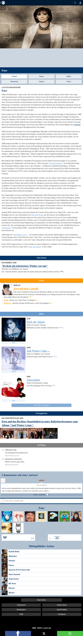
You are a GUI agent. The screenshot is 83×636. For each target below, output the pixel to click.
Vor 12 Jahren (41, 485)
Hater (49, 537)
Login (80, 2)
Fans (18, 537)
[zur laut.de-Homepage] (2, 2)
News (41, 76)
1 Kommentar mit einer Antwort (20, 475)
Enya (4, 70)
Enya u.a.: (8, 303)
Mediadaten (21, 610)
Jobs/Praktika (62, 610)
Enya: (6, 300)
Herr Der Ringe (37, 215)
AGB (21, 614)
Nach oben (41, 600)
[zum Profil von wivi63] (3, 480)
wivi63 (41, 480)
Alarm (35, 494)
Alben (68, 76)
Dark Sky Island (35, 247)
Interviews (14, 81)
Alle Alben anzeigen (41, 405)
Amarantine (6, 228)
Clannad (77, 125)
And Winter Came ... (20, 235)
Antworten (42, 494)
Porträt (14, 76)
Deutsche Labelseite (13, 459)
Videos (41, 81)
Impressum (21, 605)
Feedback (62, 614)
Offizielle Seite (11, 450)
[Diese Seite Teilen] (18, 633)
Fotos (69, 81)
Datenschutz (62, 605)
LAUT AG (47, 628)
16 (62, 328)
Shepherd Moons (56, 163)
